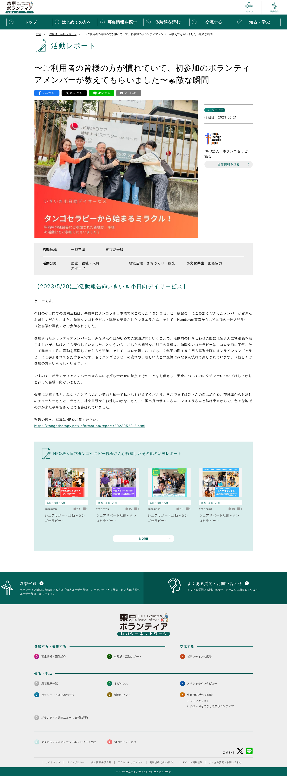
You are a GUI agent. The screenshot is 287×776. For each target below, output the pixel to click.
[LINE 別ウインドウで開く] (249, 751)
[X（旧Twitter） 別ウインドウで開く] (240, 751)
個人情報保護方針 (101, 762)
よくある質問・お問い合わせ (225, 762)
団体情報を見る (229, 164)
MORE (143, 538)
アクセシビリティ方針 (130, 762)
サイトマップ (53, 762)
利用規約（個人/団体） (163, 762)
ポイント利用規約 (192, 762)
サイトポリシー (76, 762)
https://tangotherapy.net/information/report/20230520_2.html (89, 426)
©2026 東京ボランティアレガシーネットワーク (143, 771)
